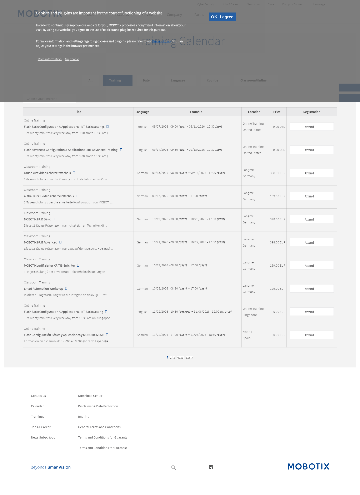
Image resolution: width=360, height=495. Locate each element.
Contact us (38, 395)
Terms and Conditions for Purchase (103, 448)
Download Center (90, 395)
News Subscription (44, 437)
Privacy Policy (161, 41)
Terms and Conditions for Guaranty (102, 437)
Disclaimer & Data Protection (98, 406)
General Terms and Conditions (99, 427)
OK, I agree (222, 17)
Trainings (37, 416)
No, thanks (72, 59)
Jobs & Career (41, 427)
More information (50, 59)
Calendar (37, 406)
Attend (309, 127)
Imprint (83, 416)
